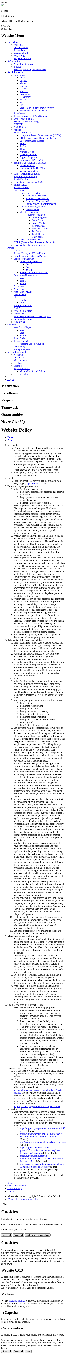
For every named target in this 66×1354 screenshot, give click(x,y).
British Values (20, 184)
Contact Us (19, 357)
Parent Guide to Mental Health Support (32, 316)
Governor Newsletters (30, 239)
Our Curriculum (21, 374)
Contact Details (21, 47)
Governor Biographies (36, 215)
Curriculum (19, 75)
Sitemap (11, 1183)
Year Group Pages (22, 327)
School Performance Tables (27, 173)
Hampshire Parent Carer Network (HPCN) (40, 135)
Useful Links (20, 313)
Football (24, 300)
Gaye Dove (37, 220)
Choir (22, 302)
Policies (17, 129)
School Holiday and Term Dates (29, 253)
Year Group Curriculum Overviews (37, 108)
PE (21, 102)
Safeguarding (13, 61)
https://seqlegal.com (35, 483)
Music (23, 99)
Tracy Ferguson (39, 217)
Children (11, 324)
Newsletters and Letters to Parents (30, 256)
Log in (10, 379)
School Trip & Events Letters (34, 272)
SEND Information (23, 132)
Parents (10, 247)
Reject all (6, 1235)
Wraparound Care (22, 58)
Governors (19, 190)
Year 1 (29, 269)
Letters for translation (24, 258)
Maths (23, 83)
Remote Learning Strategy (26, 121)
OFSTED (18, 124)
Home (10, 437)
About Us (18, 354)
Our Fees (18, 363)
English (23, 80)
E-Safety (18, 66)
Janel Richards (39, 234)
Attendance (19, 113)
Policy (10, 440)
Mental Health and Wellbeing (34, 110)
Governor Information (30, 193)
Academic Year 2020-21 (37, 198)
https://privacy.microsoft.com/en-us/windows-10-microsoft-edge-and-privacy (42, 1165)
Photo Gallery (20, 338)
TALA (23, 146)
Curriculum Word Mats (31, 261)
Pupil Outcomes (21, 127)
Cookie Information (16, 1185)
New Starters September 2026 (28, 182)
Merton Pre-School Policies (33, 371)
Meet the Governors (29, 212)
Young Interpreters (29, 171)
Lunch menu (20, 294)
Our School (13, 42)
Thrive (23, 149)
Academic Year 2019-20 (37, 201)
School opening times (24, 119)
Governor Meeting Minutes (33, 206)
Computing (25, 94)
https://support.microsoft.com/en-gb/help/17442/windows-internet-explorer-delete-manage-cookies (40, 1150)
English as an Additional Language (30, 162)
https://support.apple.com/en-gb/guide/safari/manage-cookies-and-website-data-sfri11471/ (41, 1158)
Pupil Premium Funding (25, 176)
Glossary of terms (28, 154)
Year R (29, 264)
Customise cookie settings (37, 1235)
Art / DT (24, 91)
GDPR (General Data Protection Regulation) (35, 242)
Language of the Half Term (33, 168)
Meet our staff (20, 360)
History (23, 88)
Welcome (18, 44)
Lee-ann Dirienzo (40, 228)
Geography (25, 97)
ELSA (23, 143)
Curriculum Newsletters (25, 275)
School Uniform (21, 187)
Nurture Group (27, 151)
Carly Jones (37, 236)
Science (23, 86)
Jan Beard (37, 231)
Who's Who (19, 55)
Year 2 (29, 267)
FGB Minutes (32, 209)
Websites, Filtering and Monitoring (30, 69)
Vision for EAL (27, 165)
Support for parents (29, 157)
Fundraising (19, 322)
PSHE (23, 77)
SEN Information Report (32, 140)
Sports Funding (21, 179)
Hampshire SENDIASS (31, 160)
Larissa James (38, 226)
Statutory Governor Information (41, 204)
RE (21, 105)
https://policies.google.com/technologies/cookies (37, 1106)
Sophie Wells (38, 223)
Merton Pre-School (16, 352)
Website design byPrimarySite (22, 1199)
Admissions (19, 289)
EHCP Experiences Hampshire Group (38, 138)
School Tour (19, 50)
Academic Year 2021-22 (37, 195)
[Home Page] (2, 5)
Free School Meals (23, 291)
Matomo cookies (17, 1300)
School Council (21, 341)
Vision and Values (22, 53)
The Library (19, 346)
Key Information (15, 72)
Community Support (23, 319)
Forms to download (23, 305)
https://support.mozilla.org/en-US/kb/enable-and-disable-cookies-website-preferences (41, 1135)
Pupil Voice (19, 308)
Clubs (16, 297)
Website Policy (14, 1188)
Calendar (18, 250)
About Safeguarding (23, 64)
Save (28, 1351)
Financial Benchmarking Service (29, 245)
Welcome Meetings (23, 311)
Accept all (18, 1235)
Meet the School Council (32, 344)
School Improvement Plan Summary (31, 116)
